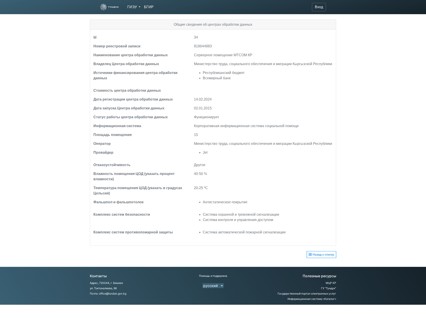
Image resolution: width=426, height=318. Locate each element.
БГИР (149, 7)
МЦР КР (331, 283)
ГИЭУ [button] (132, 7)
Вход (319, 7)
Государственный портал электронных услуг (307, 293)
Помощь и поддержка (213, 275)
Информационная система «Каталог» (312, 299)
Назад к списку (323, 254)
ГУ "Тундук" (328, 288)
